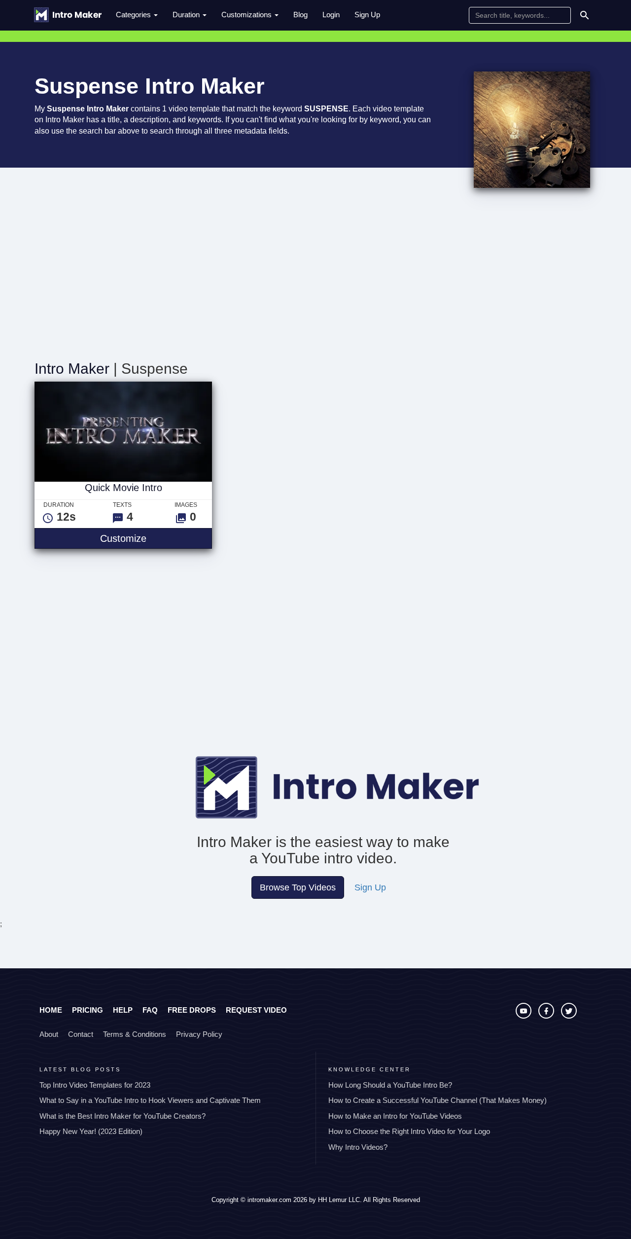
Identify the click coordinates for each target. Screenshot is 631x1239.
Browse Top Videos (298, 887)
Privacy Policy (199, 1034)
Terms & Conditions (134, 1034)
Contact (80, 1034)
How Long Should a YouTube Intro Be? (390, 1085)
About (48, 1034)
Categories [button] (134, 14)
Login (331, 14)
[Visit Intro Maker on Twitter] (569, 1016)
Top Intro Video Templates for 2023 (94, 1085)
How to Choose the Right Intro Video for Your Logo (409, 1131)
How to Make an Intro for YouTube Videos (395, 1116)
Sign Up (367, 14)
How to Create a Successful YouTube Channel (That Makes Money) (437, 1100)
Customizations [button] (247, 14)
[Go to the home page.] (67, 14)
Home (50, 1010)
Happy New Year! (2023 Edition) (90, 1131)
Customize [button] (156, 538)
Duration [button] (187, 14)
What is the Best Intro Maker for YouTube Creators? (122, 1116)
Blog (300, 14)
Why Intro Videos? (357, 1147)
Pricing (87, 1010)
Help (123, 1010)
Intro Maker (72, 368)
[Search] (584, 15)
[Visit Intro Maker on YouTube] (524, 1016)
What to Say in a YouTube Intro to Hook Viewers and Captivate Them (150, 1100)
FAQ (150, 1010)
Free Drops (192, 1010)
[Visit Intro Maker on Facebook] (547, 1016)
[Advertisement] (315, 277)
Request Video (256, 1010)
